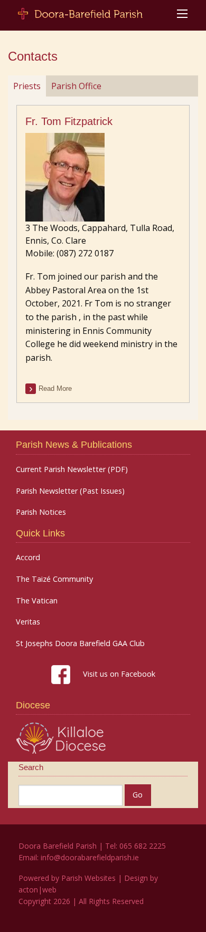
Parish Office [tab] (76, 86)
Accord (28, 557)
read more (55, 388)
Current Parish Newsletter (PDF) (72, 469)
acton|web (37, 890)
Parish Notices (41, 512)
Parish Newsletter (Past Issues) (70, 491)
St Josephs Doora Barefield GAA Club (80, 643)
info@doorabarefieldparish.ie (90, 857)
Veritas (28, 622)
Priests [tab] (27, 86)
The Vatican (37, 600)
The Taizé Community (54, 579)
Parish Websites (88, 878)
